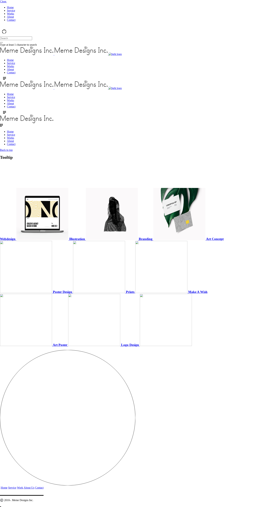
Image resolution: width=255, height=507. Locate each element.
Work (20, 487)
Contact (39, 487)
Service (12, 487)
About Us (29, 487)
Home (4, 487)
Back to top (6, 150)
